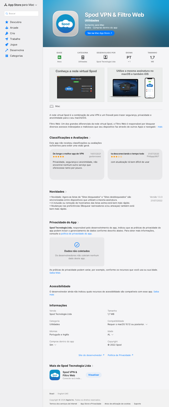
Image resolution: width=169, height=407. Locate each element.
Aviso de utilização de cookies (118, 404)
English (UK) (63, 394)
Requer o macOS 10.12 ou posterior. (126, 324)
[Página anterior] (46, 85)
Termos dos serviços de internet (63, 404)
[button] (21, 22)
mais (160, 126)
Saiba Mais (55, 272)
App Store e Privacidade (91, 404)
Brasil (52, 394)
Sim (51, 344)
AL (109, 334)
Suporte (137, 404)
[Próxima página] (165, 85)
